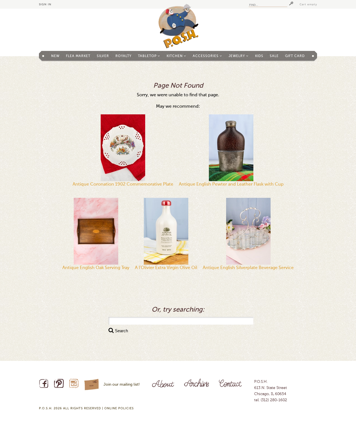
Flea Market (78, 56)
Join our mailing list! (121, 384)
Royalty (123, 56)
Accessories (206, 56)
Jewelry (237, 56)
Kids (259, 56)
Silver (103, 56)
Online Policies (119, 408)
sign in (45, 4)
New (55, 56)
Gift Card (295, 56)
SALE (274, 56)
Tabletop (148, 56)
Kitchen (175, 56)
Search (121, 330)
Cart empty (308, 4)
